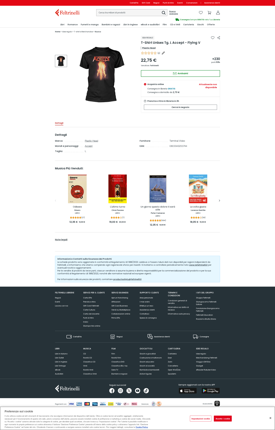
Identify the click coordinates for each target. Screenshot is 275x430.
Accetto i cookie (223, 418)
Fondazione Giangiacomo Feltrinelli (207, 309)
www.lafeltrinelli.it (198, 265)
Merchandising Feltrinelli (206, 358)
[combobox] (131, 12)
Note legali (61, 239)
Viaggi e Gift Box (203, 362)
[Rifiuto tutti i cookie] (270, 418)
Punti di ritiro (168, 3)
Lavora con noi (61, 306)
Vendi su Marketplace (120, 310)
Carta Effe (87, 298)
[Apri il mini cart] (209, 12)
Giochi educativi (147, 362)
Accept (89, 146)
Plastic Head (149, 48)
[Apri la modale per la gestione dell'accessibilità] (217, 403)
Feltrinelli (154, 65)
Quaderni (172, 374)
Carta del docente (91, 314)
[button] (163, 12)
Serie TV (114, 370)
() (159, 53)
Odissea (77, 206)
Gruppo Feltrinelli (203, 298)
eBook (57, 370)
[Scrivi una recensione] (163, 53)
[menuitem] (62, 24)
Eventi (180, 3)
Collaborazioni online (120, 314)
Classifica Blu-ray (119, 366)
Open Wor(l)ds (174, 370)
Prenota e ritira (89, 302)
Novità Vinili (88, 370)
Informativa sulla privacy (179, 314)
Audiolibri (59, 374)
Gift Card (146, 3)
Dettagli (59, 123)
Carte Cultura (89, 310)
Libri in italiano (61, 353)
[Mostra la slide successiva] (219, 200)
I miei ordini (145, 302)
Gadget (199, 366)
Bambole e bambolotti (149, 370)
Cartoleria (172, 353)
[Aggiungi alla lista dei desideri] (212, 37)
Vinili (85, 366)
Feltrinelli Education (204, 315)
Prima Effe (115, 318)
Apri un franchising (119, 298)
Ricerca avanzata (173, 12)
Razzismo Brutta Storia (206, 319)
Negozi (156, 3)
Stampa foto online (91, 326)
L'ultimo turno (117, 206)
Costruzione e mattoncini (151, 358)
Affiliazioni (115, 302)
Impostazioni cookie (200, 418)
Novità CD (87, 358)
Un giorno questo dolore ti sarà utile (158, 208)
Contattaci (144, 314)
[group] (179, 19)
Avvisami (182, 73)
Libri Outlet (59, 358)
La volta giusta (198, 206)
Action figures (146, 374)
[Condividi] (218, 37)
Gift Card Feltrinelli (91, 306)
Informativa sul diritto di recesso (178, 308)
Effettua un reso (146, 306)
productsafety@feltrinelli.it (127, 279)
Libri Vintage (60, 366)
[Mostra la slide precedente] (55, 200)
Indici (85, 322)
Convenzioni (191, 3)
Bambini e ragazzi (119, 374)
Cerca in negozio (180, 107)
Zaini (170, 362)
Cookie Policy (142, 427)
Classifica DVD (117, 362)
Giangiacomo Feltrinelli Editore (206, 303)
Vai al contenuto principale (67, 3)
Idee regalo (201, 353)
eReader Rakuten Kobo (206, 370)
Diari (170, 358)
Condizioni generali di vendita (177, 301)
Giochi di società (147, 366)
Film (113, 353)
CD (84, 353)
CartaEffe (134, 3)
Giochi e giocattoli (148, 353)
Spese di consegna (148, 318)
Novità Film (116, 358)
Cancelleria (173, 366)
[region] (137, 418)
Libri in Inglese (61, 362)
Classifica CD (89, 362)
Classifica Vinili (90, 374)
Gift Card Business (119, 306)
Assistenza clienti (212, 3)
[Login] (218, 12)
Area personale (146, 298)
